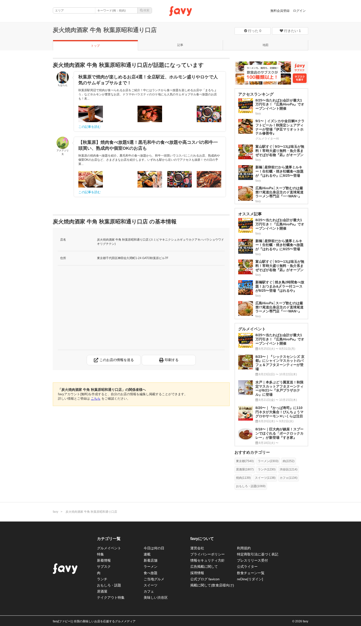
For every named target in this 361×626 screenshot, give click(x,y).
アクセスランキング (256, 94)
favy (55, 511)
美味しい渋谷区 (156, 597)
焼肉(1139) (243, 478)
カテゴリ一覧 (109, 539)
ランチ (102, 579)
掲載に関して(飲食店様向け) (212, 585)
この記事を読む (89, 127)
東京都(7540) (245, 461)
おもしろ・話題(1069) (250, 486)
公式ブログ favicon (205, 579)
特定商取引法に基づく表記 (257, 554)
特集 (100, 554)
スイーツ (150, 585)
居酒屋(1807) (245, 469)
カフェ (149, 591)
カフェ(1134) (288, 478)
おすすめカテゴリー (252, 452)
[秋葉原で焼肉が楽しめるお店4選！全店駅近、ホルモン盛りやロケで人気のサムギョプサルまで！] (90, 114)
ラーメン (150, 566)
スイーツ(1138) (265, 478)
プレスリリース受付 (252, 560)
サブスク (104, 566)
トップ (95, 45)
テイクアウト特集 (111, 597)
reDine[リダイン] (250, 579)
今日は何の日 (154, 548)
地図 (265, 45)
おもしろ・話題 (109, 585)
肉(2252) (288, 461)
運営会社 (197, 548)
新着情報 (104, 560)
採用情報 (197, 573)
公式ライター (247, 566)
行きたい (292, 31)
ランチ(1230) (267, 469)
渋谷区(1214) (288, 469)
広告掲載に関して (204, 566)
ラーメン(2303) (268, 461)
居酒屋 (102, 591)
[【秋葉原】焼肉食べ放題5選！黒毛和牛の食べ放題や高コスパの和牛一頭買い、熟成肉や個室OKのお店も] (90, 179)
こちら (95, 398)
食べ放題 (150, 573)
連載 (147, 554)
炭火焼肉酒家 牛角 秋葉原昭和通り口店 (105, 30)
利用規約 (244, 548)
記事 (180, 45)
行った (254, 31)
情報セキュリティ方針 (207, 560)
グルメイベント (109, 548)
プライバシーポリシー (207, 554)
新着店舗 (150, 560)
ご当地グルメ (154, 579)
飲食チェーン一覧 (250, 573)
